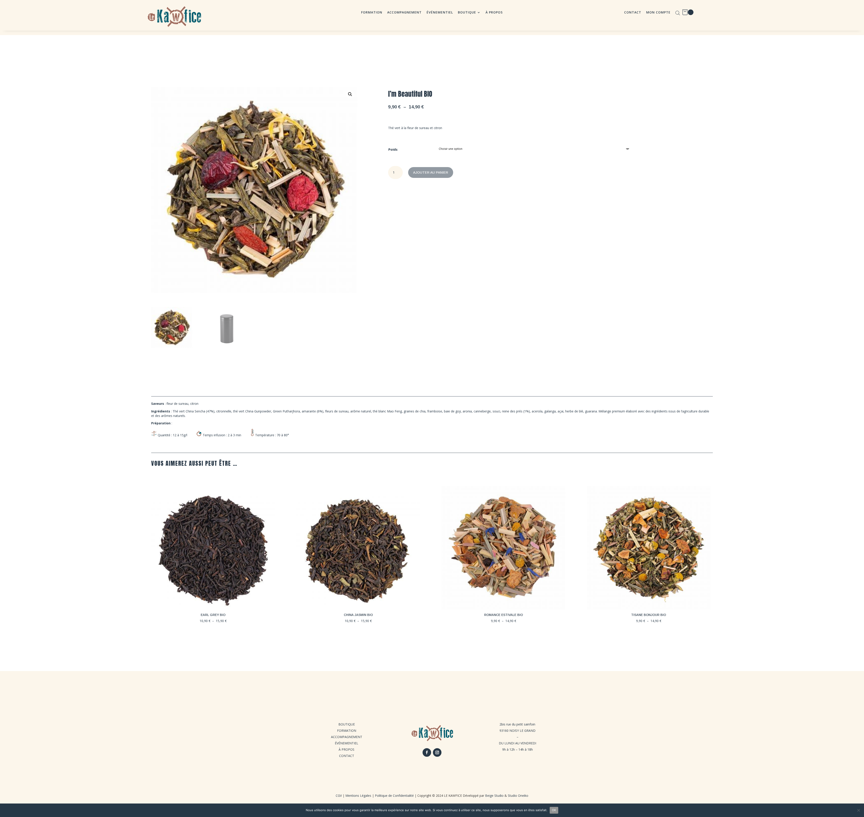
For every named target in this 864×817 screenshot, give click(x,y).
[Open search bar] (677, 13)
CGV (339, 795)
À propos (494, 12)
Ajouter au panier (430, 172)
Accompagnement (404, 12)
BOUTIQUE (346, 724)
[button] (350, 94)
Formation (371, 12)
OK (554, 810)
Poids (393, 149)
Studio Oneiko (518, 795)
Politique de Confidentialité (394, 795)
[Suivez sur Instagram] (437, 752)
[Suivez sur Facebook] (427, 752)
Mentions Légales (358, 795)
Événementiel (440, 12)
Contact (632, 12)
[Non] (858, 810)
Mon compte (658, 12)
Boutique (467, 12)
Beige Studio (494, 795)
